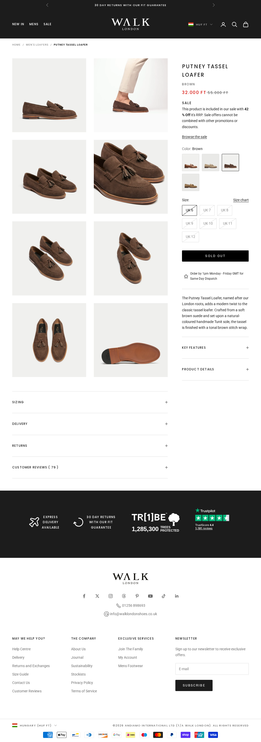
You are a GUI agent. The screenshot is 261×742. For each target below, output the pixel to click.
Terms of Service (84, 691)
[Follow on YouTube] (150, 596)
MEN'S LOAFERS (37, 44)
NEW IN (18, 24)
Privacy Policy (82, 683)
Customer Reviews (27, 691)
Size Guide (20, 674)
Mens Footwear (130, 666)
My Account (127, 657)
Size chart (241, 200)
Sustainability (82, 666)
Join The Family (130, 649)
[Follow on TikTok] (163, 596)
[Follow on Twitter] (97, 596)
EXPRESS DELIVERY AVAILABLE (51, 522)
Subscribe (194, 685)
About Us (78, 649)
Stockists (78, 674)
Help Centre (21, 649)
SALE (47, 24)
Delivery (18, 657)
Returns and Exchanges (31, 666)
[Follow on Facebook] (84, 596)
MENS (33, 24)
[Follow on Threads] (123, 596)
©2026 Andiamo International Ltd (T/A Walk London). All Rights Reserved (181, 725)
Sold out (215, 256)
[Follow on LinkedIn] (176, 596)
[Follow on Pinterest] (137, 596)
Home (16, 44)
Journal (77, 657)
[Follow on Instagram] (110, 596)
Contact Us (21, 683)
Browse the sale (194, 137)
